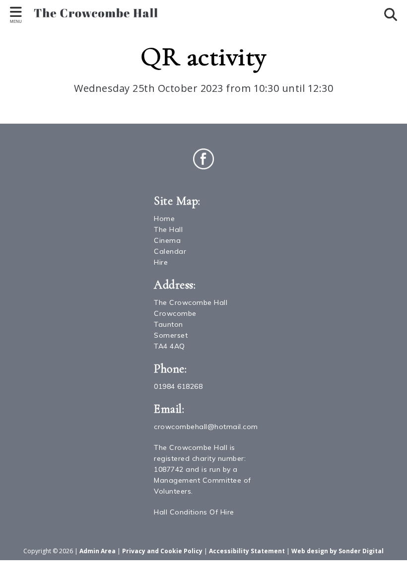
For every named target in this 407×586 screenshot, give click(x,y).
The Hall (168, 229)
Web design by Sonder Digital (337, 551)
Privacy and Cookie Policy (162, 551)
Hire (161, 262)
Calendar (170, 251)
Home (164, 218)
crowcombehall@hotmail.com (206, 426)
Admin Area (97, 551)
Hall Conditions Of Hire (194, 512)
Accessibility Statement (247, 551)
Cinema (167, 240)
